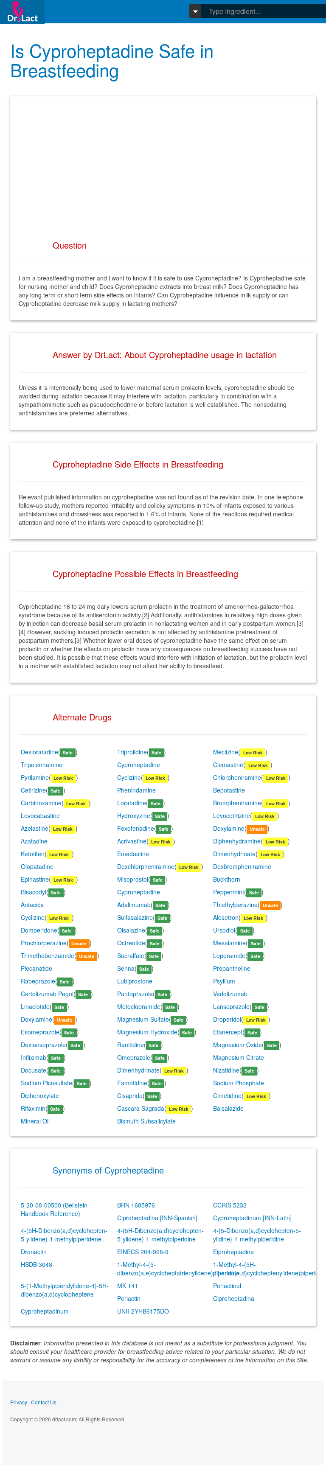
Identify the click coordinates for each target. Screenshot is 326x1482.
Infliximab (33, 1057)
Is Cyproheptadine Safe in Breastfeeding (112, 59)
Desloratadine (39, 752)
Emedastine (133, 853)
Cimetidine (227, 1095)
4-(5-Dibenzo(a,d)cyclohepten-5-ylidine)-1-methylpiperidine (257, 1234)
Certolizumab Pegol (47, 993)
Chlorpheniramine (237, 777)
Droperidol (227, 1019)
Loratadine (131, 802)
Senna (126, 968)
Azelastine (34, 828)
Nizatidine (226, 1070)
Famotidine (132, 1083)
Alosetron (226, 917)
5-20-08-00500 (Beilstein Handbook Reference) (54, 1209)
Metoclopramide (138, 1006)
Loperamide (229, 955)
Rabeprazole (38, 981)
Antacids (32, 904)
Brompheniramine (237, 802)
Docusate (33, 1070)
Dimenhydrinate (234, 853)
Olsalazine (131, 930)
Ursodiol (224, 930)
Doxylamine (228, 828)
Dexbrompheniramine (242, 866)
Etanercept (227, 1032)
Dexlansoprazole (43, 1044)
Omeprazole (133, 1057)
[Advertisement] (163, 164)
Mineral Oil (35, 1121)
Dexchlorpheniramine (145, 866)
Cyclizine (129, 777)
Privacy (18, 1402)
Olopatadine (37, 866)
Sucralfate (130, 955)
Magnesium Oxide (237, 1044)
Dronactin (34, 1251)
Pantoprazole (135, 993)
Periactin (129, 1298)
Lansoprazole (231, 1006)
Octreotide (131, 943)
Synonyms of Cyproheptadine (108, 1170)
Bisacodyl (33, 892)
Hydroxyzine (133, 815)
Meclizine (225, 752)
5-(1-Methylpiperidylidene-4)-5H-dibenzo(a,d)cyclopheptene (65, 1289)
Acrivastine (131, 841)
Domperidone (39, 930)
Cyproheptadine (138, 764)
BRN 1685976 (136, 1205)
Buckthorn (226, 879)
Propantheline (231, 968)
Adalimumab (134, 904)
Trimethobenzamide (47, 955)
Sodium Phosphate (238, 1083)
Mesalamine (229, 943)
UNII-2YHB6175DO (143, 1311)
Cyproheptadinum (45, 1311)
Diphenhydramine (237, 841)
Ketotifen (33, 853)
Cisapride (130, 1095)
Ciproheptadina (233, 1298)
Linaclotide (35, 1006)
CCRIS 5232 (230, 1205)
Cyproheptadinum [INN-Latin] (252, 1217)
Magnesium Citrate (238, 1057)
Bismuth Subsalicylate (146, 1121)
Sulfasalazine (135, 917)
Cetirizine (33, 790)
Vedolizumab (230, 993)
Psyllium (224, 981)
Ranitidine (130, 1044)
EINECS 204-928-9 (143, 1251)
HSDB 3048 (36, 1264)
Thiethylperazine (235, 904)
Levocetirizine (231, 815)
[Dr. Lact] (22, 11)
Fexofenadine (135, 828)
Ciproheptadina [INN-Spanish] (157, 1217)
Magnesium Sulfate (143, 1019)
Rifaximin (33, 1108)
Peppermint (228, 892)
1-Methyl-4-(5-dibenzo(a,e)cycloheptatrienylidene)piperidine (178, 1268)
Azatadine (34, 841)
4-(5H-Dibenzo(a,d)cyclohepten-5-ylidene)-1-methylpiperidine (160, 1234)
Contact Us (43, 1402)
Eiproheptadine (233, 1251)
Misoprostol (132, 879)
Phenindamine (136, 790)
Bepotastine (229, 790)
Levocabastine (40, 815)
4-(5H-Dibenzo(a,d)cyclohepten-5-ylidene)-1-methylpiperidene (64, 1234)
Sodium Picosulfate (46, 1083)
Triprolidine (132, 752)
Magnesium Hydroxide (147, 1032)
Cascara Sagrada (140, 1108)
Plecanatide (36, 968)
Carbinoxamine (41, 802)
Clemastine (228, 764)
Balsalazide (228, 1108)
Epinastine (35, 879)
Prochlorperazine (44, 943)
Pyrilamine (35, 777)
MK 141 (127, 1285)
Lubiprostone (134, 981)
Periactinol (227, 1285)
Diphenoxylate (40, 1095)
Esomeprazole (40, 1032)
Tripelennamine (41, 764)
